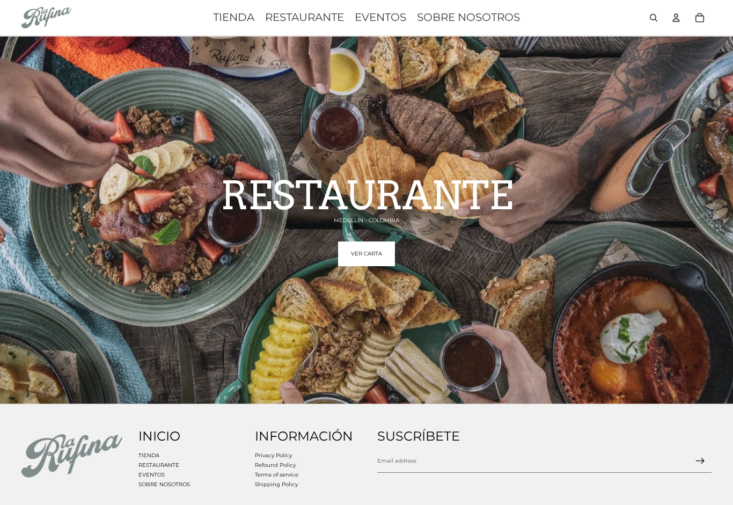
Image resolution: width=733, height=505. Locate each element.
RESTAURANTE (158, 465)
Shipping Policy (276, 484)
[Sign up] (700, 461)
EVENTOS (151, 474)
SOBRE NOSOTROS (164, 484)
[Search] (653, 18)
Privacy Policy (273, 455)
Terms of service (276, 474)
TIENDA (148, 455)
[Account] (676, 18)
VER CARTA (366, 253)
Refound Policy (275, 465)
